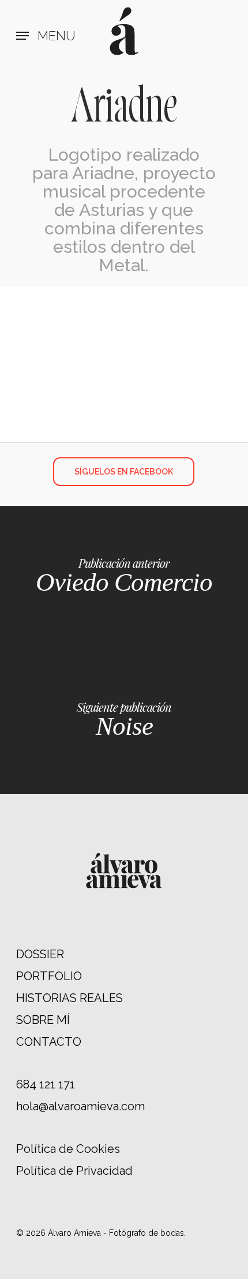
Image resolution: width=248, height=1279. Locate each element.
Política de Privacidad (74, 1171)
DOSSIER (40, 954)
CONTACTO (48, 1042)
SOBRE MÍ (43, 1020)
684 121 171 (45, 1084)
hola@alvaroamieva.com (80, 1106)
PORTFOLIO (49, 976)
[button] (46, 35)
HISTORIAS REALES (69, 998)
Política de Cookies (68, 1149)
